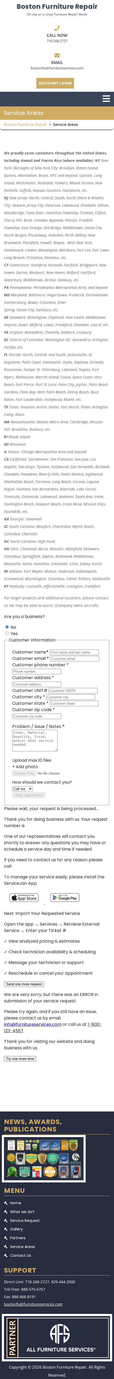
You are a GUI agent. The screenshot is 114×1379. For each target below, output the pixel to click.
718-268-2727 (57, 40)
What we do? (22, 1211)
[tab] (106, 98)
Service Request (25, 1220)
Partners (17, 1238)
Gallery (16, 1229)
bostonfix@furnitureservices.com (57, 68)
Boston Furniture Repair (57, 6)
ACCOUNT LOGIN (55, 83)
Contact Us (20, 1255)
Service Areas (22, 1246)
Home (15, 1203)
